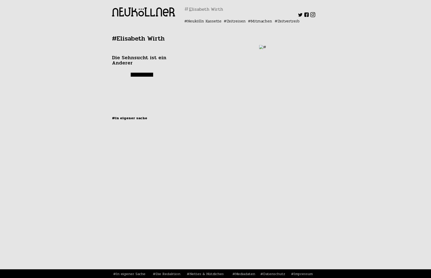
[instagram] (312, 16)
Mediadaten (245, 274)
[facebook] (306, 16)
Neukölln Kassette (204, 21)
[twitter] (300, 16)
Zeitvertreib (289, 21)
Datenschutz (274, 274)
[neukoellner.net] (143, 15)
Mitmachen (261, 21)
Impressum (303, 274)
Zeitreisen (236, 21)
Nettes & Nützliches (207, 274)
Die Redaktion (168, 274)
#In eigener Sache (129, 118)
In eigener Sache (130, 274)
